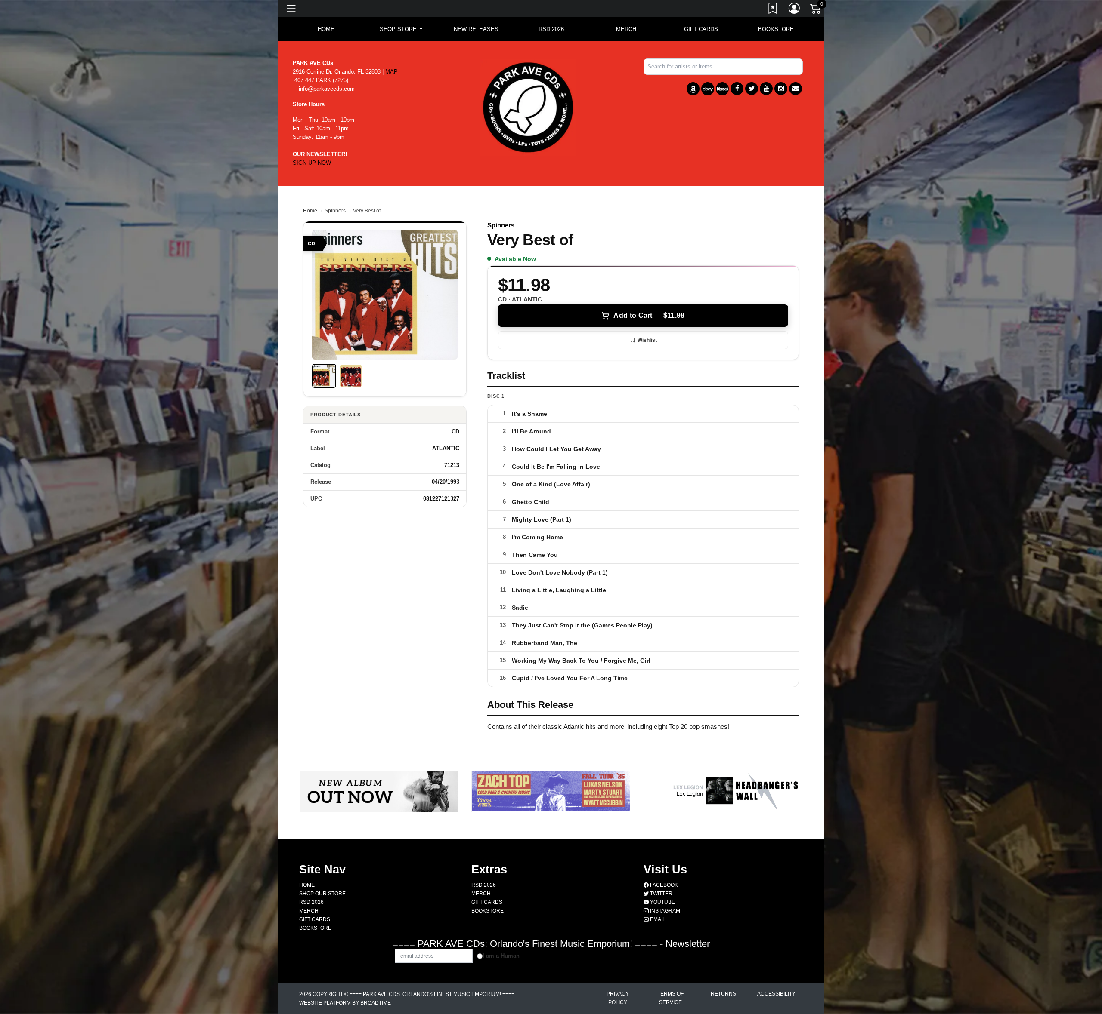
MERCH (626, 29)
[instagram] (781, 88)
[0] (816, 10)
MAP (391, 71)
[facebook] (737, 88)
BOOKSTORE (776, 29)
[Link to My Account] (795, 9)
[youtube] (766, 88)
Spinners (335, 211)
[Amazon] (693, 88)
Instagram (664, 911)
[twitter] (751, 88)
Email (657, 919)
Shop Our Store (322, 894)
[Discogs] (722, 88)
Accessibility (776, 994)
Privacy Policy (618, 998)
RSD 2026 (551, 29)
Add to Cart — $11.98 (648, 315)
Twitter (660, 894)
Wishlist (647, 340)
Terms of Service (670, 998)
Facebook (663, 885)
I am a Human (501, 956)
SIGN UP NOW (312, 163)
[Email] (795, 88)
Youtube (662, 902)
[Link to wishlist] (773, 9)
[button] (401, 29)
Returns (723, 994)
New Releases (476, 29)
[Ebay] (707, 88)
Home (310, 211)
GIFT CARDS (701, 29)
